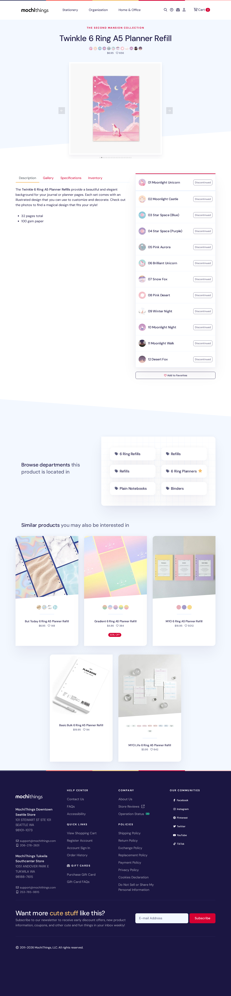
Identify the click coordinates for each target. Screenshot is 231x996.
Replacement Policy (132, 855)
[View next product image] (169, 110)
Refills (176, 454)
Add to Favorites (177, 375)
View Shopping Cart (82, 833)
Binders (177, 488)
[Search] (165, 10)
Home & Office (130, 10)
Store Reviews (129, 806)
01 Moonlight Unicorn (164, 182)
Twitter (182, 826)
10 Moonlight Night (162, 327)
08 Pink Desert (159, 295)
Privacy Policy (128, 870)
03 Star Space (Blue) (163, 215)
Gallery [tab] (48, 178)
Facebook (183, 800)
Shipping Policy (129, 833)
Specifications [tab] (70, 178)
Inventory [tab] (95, 178)
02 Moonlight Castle (163, 199)
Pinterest (183, 817)
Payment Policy (129, 862)
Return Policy (128, 840)
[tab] (100, 157)
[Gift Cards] (178, 10)
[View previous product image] (61, 110)
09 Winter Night (160, 311)
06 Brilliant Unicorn (162, 263)
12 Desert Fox (158, 359)
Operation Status (131, 814)
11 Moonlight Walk (161, 343)
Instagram (184, 809)
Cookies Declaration (133, 877)
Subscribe (205, 918)
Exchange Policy (130, 848)
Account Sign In (78, 848)
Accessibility (76, 814)
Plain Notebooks (133, 488)
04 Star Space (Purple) (165, 231)
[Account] (184, 10)
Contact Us (75, 799)
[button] (115, 108)
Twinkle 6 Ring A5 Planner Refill (115, 38)
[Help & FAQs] (172, 10)
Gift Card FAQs (78, 882)
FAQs (71, 806)
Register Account (80, 840)
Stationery (70, 10)
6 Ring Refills (130, 454)
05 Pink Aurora (159, 247)
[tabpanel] (73, 205)
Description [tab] (27, 178)
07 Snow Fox (157, 279)
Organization (98, 10)
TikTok (181, 843)
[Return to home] (35, 10)
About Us (125, 799)
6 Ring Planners (184, 471)
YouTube (183, 835)
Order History (77, 855)
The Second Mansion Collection (115, 27)
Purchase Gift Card (81, 874)
